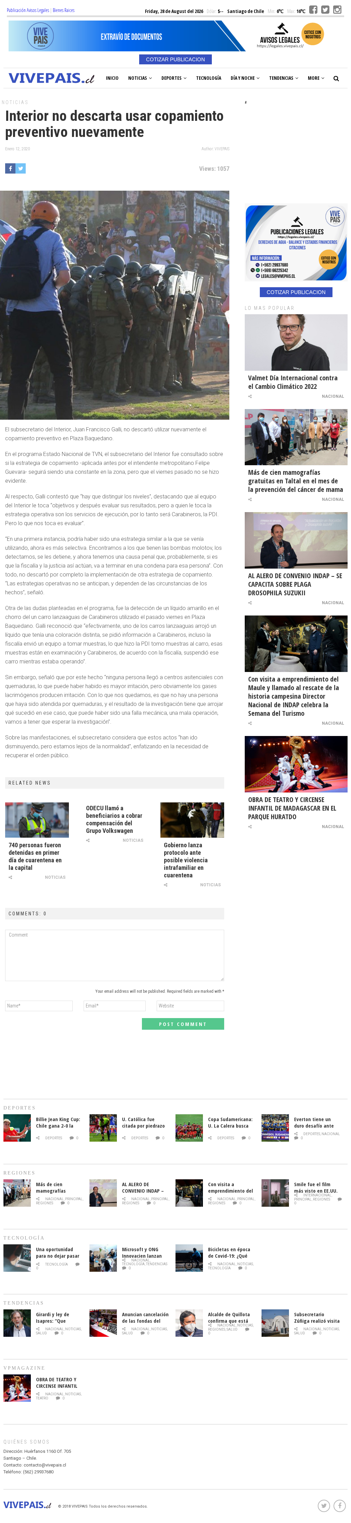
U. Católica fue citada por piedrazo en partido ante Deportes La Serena (143, 1129)
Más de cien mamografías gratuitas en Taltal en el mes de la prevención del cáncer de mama (295, 481)
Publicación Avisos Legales (28, 10)
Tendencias (281, 78)
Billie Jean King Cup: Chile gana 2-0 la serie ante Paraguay (58, 1125)
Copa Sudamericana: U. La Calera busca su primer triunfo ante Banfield (230, 1129)
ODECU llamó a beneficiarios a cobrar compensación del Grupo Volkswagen (114, 819)
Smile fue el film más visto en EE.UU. (316, 1187)
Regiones (44, 1203)
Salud (41, 1333)
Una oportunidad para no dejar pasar (57, 1252)
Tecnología (208, 78)
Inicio (112, 78)
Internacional (317, 1195)
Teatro (42, 1398)
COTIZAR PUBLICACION (175, 59)
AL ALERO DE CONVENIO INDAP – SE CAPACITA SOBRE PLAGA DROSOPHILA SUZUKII (295, 584)
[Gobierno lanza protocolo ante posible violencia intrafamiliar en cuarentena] (192, 819)
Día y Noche (243, 78)
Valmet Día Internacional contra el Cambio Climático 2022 (293, 382)
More (313, 78)
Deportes (171, 78)
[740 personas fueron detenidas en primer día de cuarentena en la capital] (37, 819)
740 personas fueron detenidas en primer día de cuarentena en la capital (35, 856)
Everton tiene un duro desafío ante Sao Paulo (314, 1125)
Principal (74, 1199)
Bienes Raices (63, 10)
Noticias (137, 78)
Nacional (333, 396)
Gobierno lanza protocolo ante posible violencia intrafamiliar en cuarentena (186, 860)
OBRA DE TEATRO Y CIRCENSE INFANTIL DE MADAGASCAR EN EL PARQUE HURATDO (292, 808)
